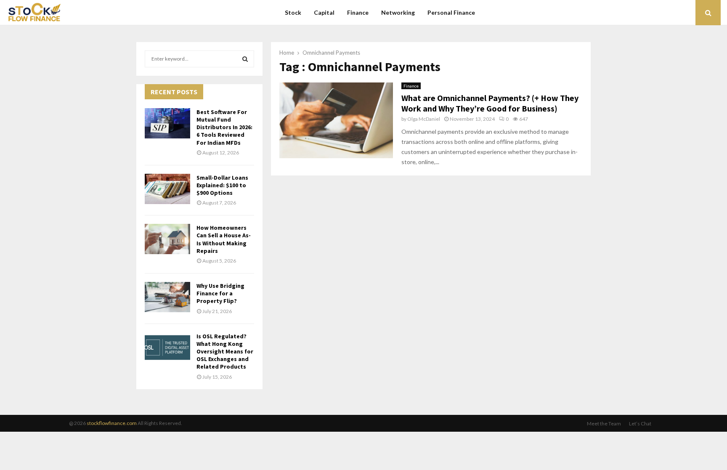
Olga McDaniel (423, 119)
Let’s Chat (640, 423)
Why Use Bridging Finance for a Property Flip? (220, 293)
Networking (398, 12)
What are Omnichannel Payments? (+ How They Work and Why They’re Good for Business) (489, 103)
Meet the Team (604, 423)
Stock (293, 12)
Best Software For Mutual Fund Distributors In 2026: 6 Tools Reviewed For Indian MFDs (224, 127)
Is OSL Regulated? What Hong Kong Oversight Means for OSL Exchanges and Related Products (224, 351)
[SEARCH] (245, 58)
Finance (358, 12)
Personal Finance (451, 12)
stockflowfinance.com (112, 423)
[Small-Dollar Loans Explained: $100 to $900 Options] (167, 189)
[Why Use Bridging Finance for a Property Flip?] (167, 297)
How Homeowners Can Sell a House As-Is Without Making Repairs (223, 239)
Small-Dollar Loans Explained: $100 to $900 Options (222, 185)
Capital (324, 12)
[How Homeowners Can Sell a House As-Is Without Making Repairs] (167, 239)
